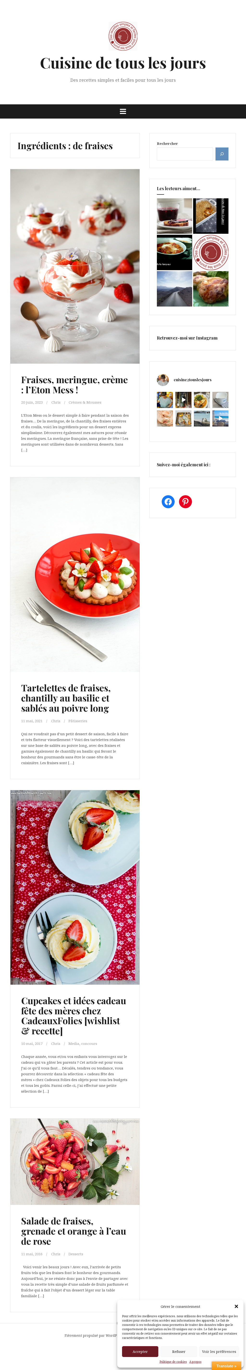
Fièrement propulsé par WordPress (94, 1335)
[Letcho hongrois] (174, 252)
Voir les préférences (219, 1351)
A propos (195, 1362)
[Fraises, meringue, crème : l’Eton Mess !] (76, 262)
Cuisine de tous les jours (123, 62)
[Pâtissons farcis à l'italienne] (210, 289)
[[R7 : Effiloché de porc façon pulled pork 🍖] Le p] (165, 418)
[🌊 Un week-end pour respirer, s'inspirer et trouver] (202, 418)
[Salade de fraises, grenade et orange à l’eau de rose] (76, 1165)
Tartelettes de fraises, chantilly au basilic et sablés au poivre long (66, 698)
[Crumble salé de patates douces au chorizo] (210, 216)
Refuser (178, 1351)
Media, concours (82, 1043)
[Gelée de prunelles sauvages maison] (174, 216)
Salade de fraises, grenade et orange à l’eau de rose (73, 1231)
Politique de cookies (173, 1362)
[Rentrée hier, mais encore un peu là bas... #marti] (220, 418)
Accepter (140, 1351)
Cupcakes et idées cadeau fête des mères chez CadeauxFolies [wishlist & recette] (73, 1015)
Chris (56, 402)
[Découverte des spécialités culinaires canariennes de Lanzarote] (174, 289)
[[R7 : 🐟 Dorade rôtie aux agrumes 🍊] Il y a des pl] (183, 418)
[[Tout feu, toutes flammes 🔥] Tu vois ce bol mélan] (220, 400)
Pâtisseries (77, 720)
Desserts (75, 1253)
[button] (236, 1306)
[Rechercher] (221, 153)
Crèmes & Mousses (85, 402)
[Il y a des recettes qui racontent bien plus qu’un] (202, 400)
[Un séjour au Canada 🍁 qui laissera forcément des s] (183, 400)
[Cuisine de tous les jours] (123, 37)
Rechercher (167, 143)
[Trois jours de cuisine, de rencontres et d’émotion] (165, 400)
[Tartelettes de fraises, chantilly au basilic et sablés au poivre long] (76, 570)
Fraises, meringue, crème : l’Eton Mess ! (74, 384)
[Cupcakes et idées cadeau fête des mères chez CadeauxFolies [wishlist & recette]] (76, 883)
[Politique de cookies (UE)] (210, 252)
